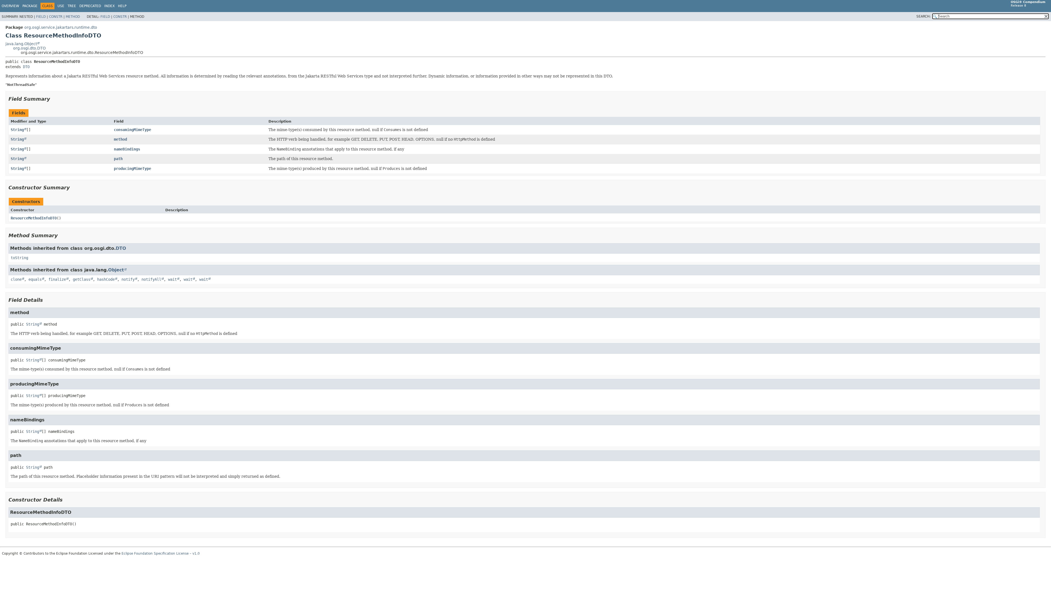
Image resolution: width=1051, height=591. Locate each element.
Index (109, 6)
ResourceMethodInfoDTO (34, 218)
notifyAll (151, 279)
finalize (57, 279)
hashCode (106, 279)
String (17, 130)
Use (60, 6)
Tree (72, 6)
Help (122, 6)
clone (16, 279)
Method (73, 17)
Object (116, 270)
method (120, 139)
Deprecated (90, 6)
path (118, 159)
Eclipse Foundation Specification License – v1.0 (161, 553)
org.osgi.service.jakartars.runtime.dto (60, 27)
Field (41, 17)
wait (172, 279)
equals (35, 279)
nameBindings (127, 149)
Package (29, 6)
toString (19, 258)
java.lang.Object (21, 44)
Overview (10, 6)
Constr (55, 17)
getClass (81, 279)
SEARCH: (923, 16)
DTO (26, 67)
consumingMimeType (132, 130)
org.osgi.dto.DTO (29, 48)
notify (128, 279)
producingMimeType (132, 168)
